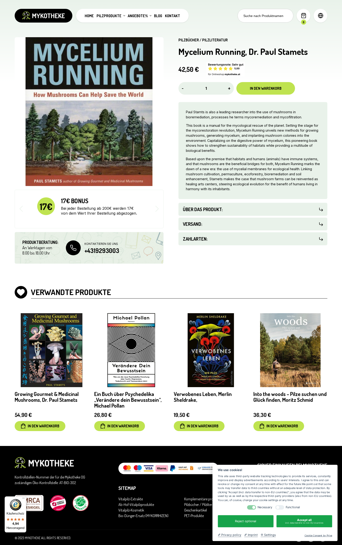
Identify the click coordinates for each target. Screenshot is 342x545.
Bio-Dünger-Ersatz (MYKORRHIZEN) (143, 515)
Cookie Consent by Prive (318, 535)
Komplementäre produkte (202, 499)
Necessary (265, 507)
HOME (89, 15)
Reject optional (245, 521)
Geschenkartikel (195, 510)
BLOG (158, 15)
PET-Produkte (194, 515)
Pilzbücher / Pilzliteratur (203, 40)
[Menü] (23, 499)
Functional (293, 507)
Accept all (304, 521)
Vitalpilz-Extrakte (130, 499)
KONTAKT (172, 15)
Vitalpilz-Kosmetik (131, 510)
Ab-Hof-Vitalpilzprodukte (136, 504)
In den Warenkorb (266, 88)
